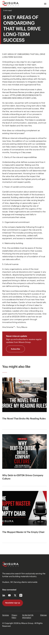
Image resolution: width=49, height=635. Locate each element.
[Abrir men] (45, 4)
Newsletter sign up (12, 603)
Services (5, 615)
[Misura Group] (10, 4)
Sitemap (43, 615)
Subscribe (15, 349)
